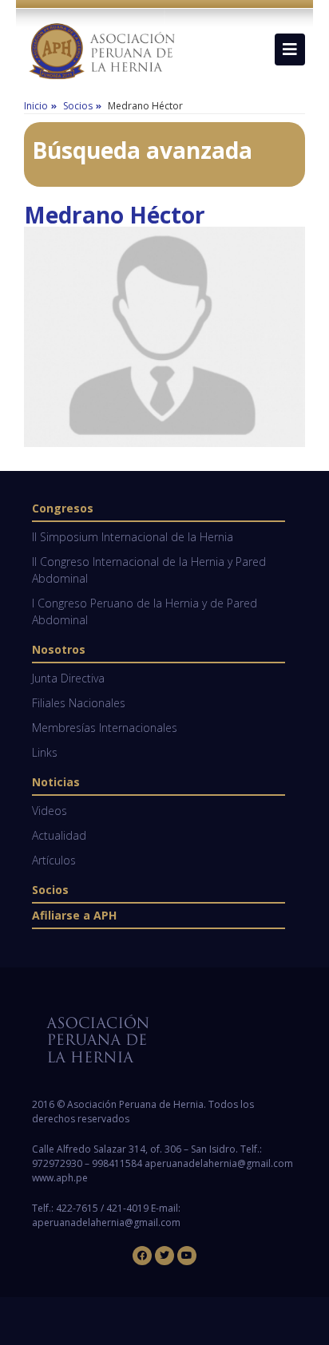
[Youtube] (186, 1255)
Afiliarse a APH (74, 915)
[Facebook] (142, 1255)
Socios (50, 889)
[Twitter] (164, 1255)
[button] (290, 49)
